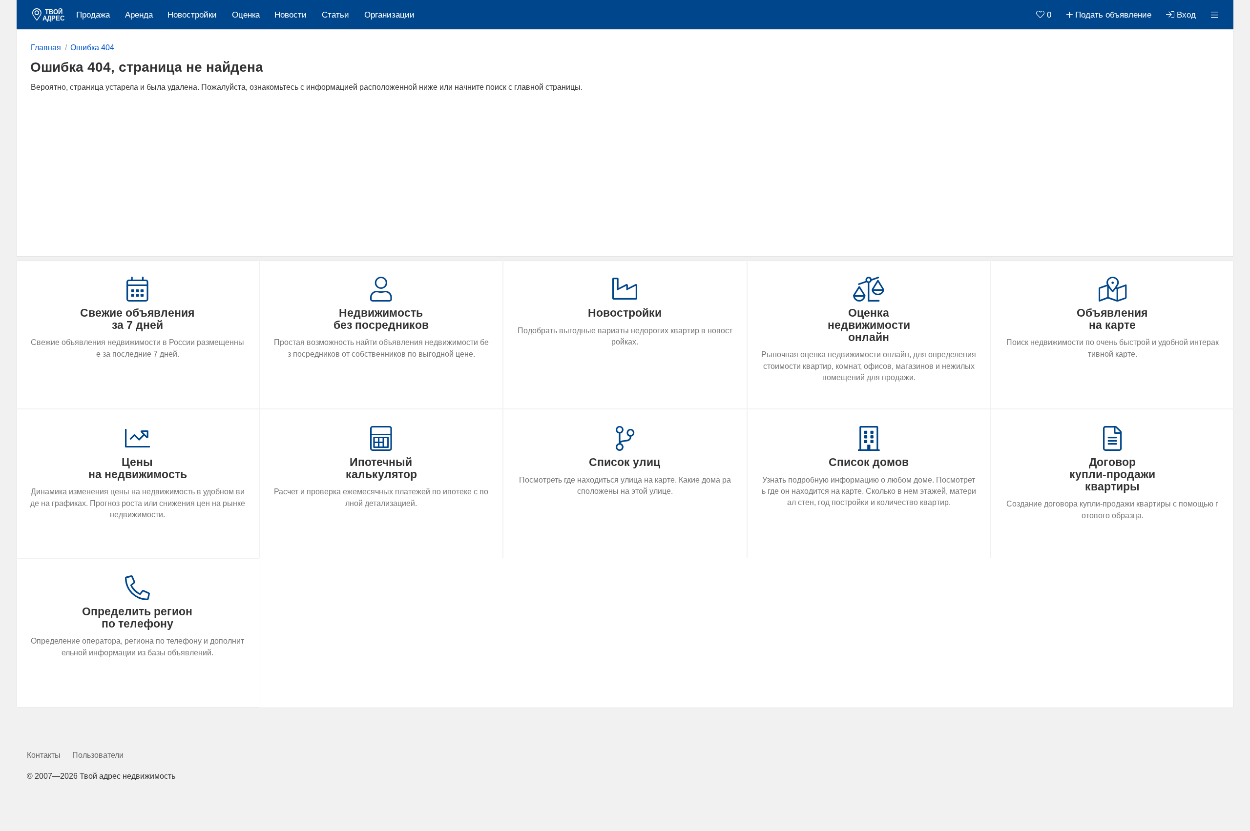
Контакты (44, 755)
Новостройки (192, 15)
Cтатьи (335, 15)
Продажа (93, 15)
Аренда (139, 15)
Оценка (246, 15)
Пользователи (98, 755)
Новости (290, 15)
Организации (389, 15)
